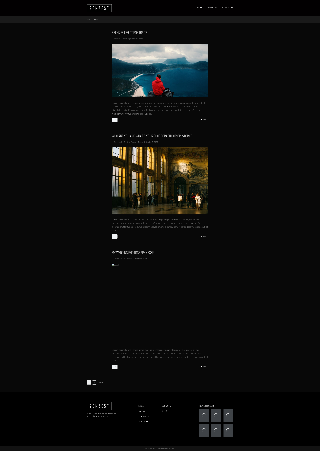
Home (89, 19)
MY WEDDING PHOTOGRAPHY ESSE (133, 252)
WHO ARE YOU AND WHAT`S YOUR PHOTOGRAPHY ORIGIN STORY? (152, 135)
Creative (127, 142)
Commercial (118, 142)
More (203, 120)
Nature (122, 258)
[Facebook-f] (162, 411)
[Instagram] (166, 411)
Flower (133, 142)
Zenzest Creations (152, 448)
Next (101, 383)
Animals (117, 39)
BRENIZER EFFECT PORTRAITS (129, 32)
